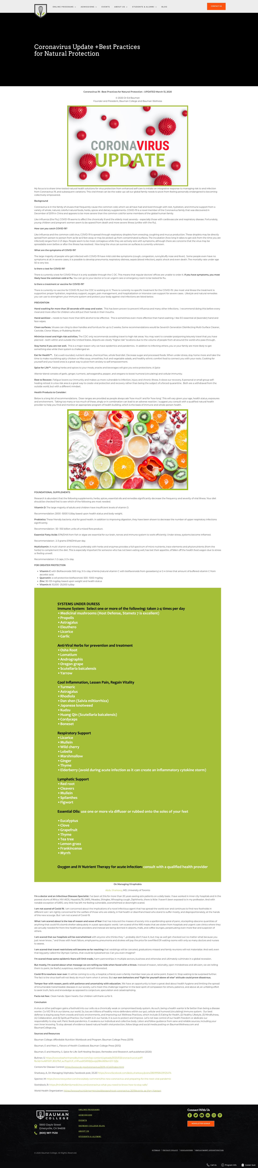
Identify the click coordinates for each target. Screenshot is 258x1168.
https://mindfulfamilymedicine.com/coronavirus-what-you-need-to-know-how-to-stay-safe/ (98, 1085)
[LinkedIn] (208, 1115)
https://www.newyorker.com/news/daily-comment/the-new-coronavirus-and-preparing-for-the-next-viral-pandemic (109, 1079)
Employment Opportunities (209, 1150)
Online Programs (63, 7)
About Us (119, 7)
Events (106, 7)
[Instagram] (214, 1115)
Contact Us (216, 6)
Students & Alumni (143, 7)
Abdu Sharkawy (113, 890)
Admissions (87, 7)
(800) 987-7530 (48, 1133)
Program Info (230, 1165)
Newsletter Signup (201, 1123)
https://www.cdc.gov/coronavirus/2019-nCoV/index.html (94, 1067)
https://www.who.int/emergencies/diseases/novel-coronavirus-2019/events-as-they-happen (112, 1090)
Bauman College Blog (92, 1126)
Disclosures (186, 1150)
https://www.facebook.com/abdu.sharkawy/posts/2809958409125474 (134, 1073)
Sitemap (156, 1150)
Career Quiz (250, 1165)
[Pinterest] (220, 1115)
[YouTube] (202, 1115)
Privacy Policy (170, 1150)
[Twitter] (196, 1115)
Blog (164, 7)
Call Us (213, 1165)
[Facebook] (189, 1115)
